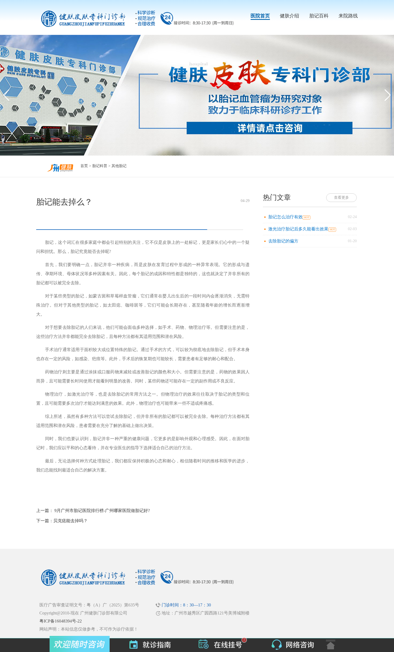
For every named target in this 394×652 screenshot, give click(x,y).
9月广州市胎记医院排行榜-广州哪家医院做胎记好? (102, 510)
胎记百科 (319, 16)
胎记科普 (99, 166)
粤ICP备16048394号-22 (60, 621)
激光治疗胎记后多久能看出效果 (298, 229)
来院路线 (348, 16)
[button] (387, 95)
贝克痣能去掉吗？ (70, 520)
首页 (84, 166)
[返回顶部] (330, 644)
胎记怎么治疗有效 (285, 217)
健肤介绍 (289, 16)
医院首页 (260, 16)
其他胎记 (119, 166)
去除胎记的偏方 (283, 241)
